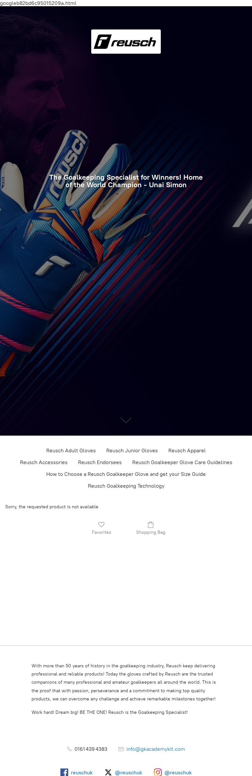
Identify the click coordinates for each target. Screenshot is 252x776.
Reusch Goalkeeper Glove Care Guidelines (182, 462)
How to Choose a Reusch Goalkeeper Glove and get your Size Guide (126, 474)
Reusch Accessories (44, 462)
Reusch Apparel (187, 450)
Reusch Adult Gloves (71, 450)
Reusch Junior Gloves (132, 450)
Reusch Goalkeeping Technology (126, 486)
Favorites (101, 532)
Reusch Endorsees (100, 462)
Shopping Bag (150, 532)
